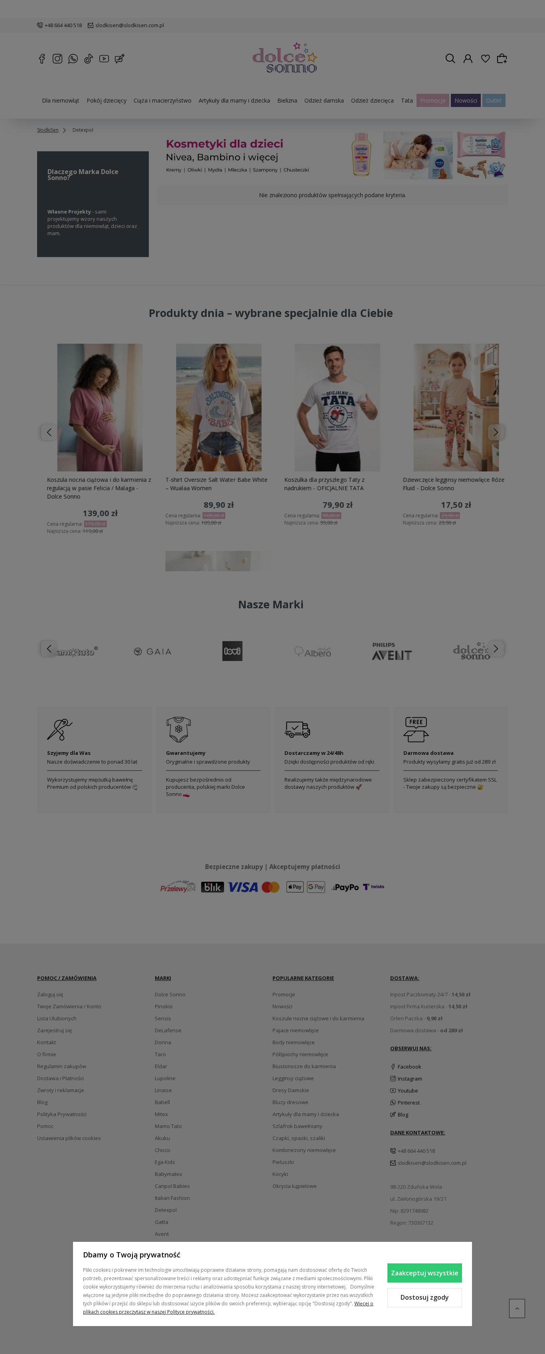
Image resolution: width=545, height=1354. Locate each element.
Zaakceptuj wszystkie (424, 1273)
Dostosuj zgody (425, 1297)
